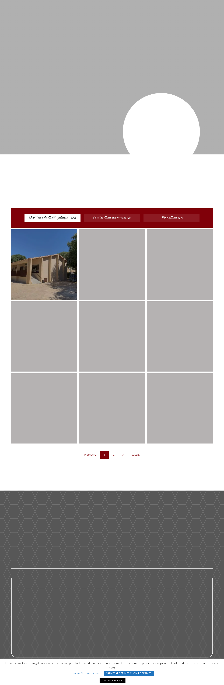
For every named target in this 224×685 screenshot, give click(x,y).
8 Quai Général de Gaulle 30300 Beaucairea (169, 540)
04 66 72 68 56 (99, 535)
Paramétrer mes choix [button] (86, 673)
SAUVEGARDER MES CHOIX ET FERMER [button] (128, 673)
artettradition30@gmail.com (110, 544)
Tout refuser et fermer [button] (112, 680)
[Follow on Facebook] (161, 146)
